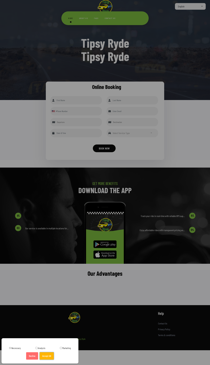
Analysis (41, 348)
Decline (32, 355)
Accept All (46, 355)
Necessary (16, 348)
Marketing (66, 348)
